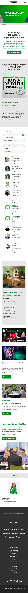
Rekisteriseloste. (21, 588)
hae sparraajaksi (9, 438)
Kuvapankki (14, 572)
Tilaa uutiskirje (14, 563)
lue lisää (6, 376)
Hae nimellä (7, 132)
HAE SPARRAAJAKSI (14, 52)
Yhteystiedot (14, 559)
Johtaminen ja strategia (10, 140)
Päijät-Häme (7, 151)
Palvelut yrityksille (14, 569)
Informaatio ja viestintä (10, 145)
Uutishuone (14, 570)
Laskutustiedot (14, 561)
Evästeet (14, 590)
